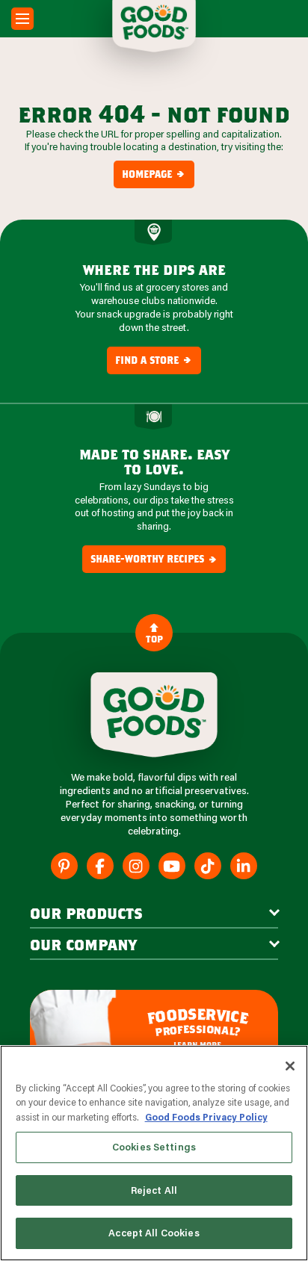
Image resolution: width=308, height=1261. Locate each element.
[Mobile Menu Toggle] (22, 18)
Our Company (83, 944)
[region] (154, 1153)
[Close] (290, 1066)
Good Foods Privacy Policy (206, 1117)
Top (154, 639)
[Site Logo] (154, 714)
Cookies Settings (154, 1147)
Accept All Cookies (153, 1233)
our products (86, 913)
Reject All (154, 1190)
